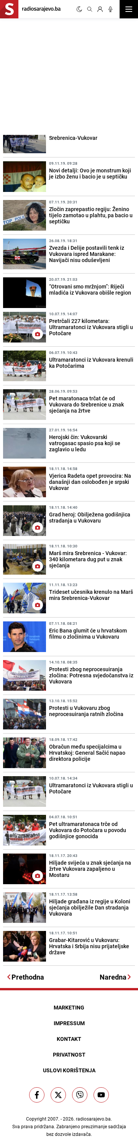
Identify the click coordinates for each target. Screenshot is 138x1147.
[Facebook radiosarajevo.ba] (36, 1095)
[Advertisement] (57, 75)
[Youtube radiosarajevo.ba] (101, 1095)
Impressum (69, 1023)
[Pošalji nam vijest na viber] (79, 1095)
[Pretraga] (89, 9)
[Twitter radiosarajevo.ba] (58, 1095)
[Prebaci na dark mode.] (79, 9)
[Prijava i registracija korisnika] (100, 9)
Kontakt (69, 1038)
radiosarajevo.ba (93, 1119)
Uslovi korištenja (69, 1070)
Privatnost (69, 1054)
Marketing (69, 1007)
